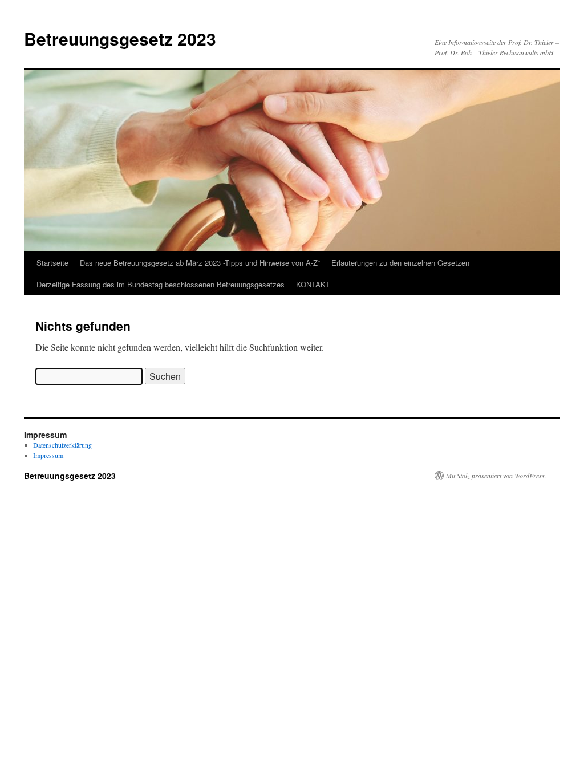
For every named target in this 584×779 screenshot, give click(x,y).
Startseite (52, 262)
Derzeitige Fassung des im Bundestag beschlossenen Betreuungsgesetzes (160, 284)
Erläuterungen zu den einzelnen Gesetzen (400, 262)
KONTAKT (313, 284)
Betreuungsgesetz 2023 (120, 38)
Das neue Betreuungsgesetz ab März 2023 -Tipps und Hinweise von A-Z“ (200, 262)
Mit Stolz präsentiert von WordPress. (496, 475)
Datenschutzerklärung (62, 444)
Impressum (48, 455)
